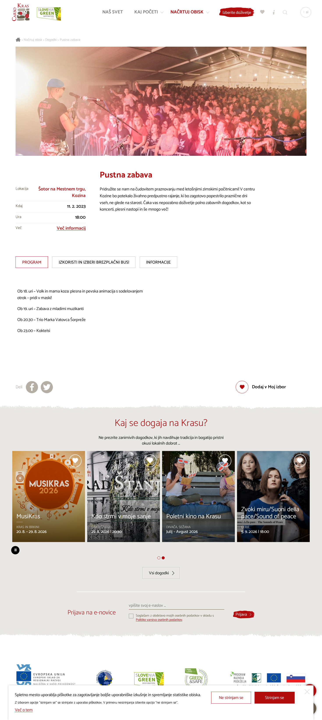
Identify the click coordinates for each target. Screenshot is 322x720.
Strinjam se (274, 697)
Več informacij (71, 228)
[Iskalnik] (285, 12)
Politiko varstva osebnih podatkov (159, 619)
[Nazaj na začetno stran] (21, 12)
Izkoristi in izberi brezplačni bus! (94, 262)
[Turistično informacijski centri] (273, 12)
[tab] (158, 557)
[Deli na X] (47, 387)
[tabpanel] (48, 498)
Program (31, 262)
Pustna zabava (70, 40)
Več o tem (24, 710)
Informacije (158, 262)
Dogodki (51, 40)
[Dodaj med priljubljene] (75, 460)
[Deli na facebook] (32, 387)
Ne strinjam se (231, 697)
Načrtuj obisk (33, 40)
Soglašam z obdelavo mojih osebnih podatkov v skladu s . (175, 618)
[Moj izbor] (262, 12)
